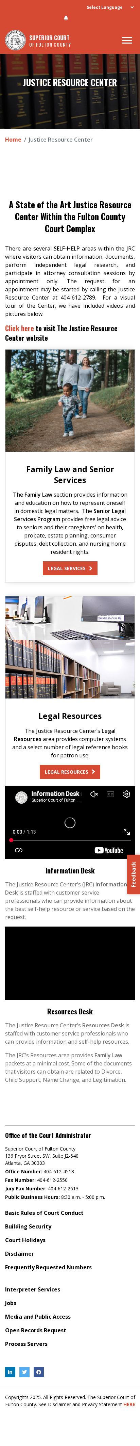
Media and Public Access (38, 1316)
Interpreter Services (32, 1289)
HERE (129, 1404)
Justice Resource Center (70, 82)
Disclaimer (19, 1253)
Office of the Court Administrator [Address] (48, 1135)
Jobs (10, 1303)
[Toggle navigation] (127, 40)
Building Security (28, 1226)
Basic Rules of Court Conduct (44, 1213)
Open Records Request (35, 1330)
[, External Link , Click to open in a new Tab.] (10, 1372)
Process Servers (26, 1344)
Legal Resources (70, 715)
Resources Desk (70, 1011)
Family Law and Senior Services (70, 474)
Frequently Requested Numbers (48, 1267)
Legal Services (67, 568)
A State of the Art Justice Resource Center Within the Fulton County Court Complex (70, 216)
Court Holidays (25, 1240)
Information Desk (70, 870)
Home (13, 139)
